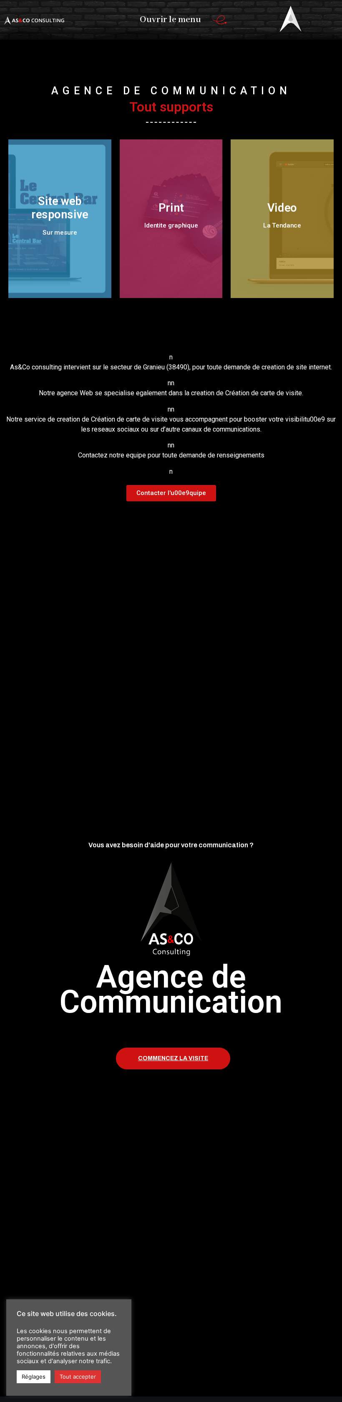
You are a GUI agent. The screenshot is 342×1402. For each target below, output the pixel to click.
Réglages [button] (33, 1376)
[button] (171, 493)
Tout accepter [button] (78, 1376)
